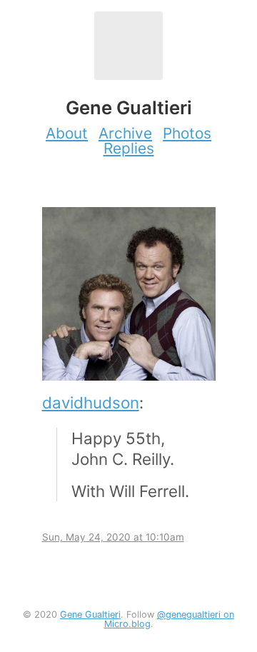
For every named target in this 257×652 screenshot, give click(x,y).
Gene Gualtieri (90, 614)
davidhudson (90, 402)
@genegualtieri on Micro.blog (169, 619)
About (67, 133)
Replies (129, 148)
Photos (187, 133)
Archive (125, 133)
